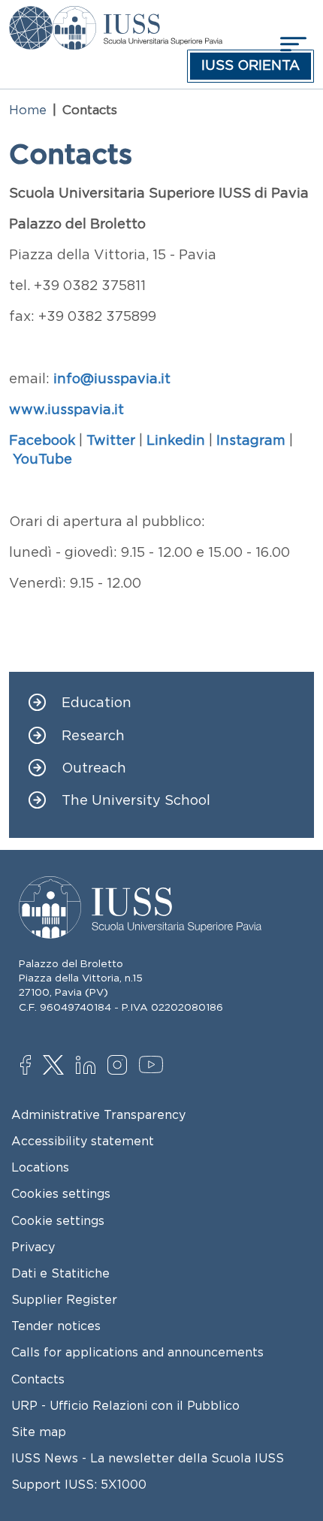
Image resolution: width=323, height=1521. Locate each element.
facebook (33, 1066)
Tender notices (56, 1325)
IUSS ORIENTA (250, 65)
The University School (136, 801)
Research (93, 736)
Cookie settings (57, 1220)
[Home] (137, 17)
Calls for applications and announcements (137, 1352)
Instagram (120, 1066)
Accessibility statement (82, 1141)
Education (96, 703)
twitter (56, 1066)
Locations (40, 1167)
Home (28, 109)
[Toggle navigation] (291, 44)
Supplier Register (64, 1299)
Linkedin (89, 1067)
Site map (38, 1431)
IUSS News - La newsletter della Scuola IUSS (147, 1458)
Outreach (94, 768)
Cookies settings (60, 1193)
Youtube (152, 1067)
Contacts (38, 1379)
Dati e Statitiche (60, 1273)
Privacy (33, 1246)
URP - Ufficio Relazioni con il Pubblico (125, 1405)
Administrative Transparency (98, 1114)
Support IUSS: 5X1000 (78, 1484)
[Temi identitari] (31, 17)
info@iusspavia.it (112, 378)
